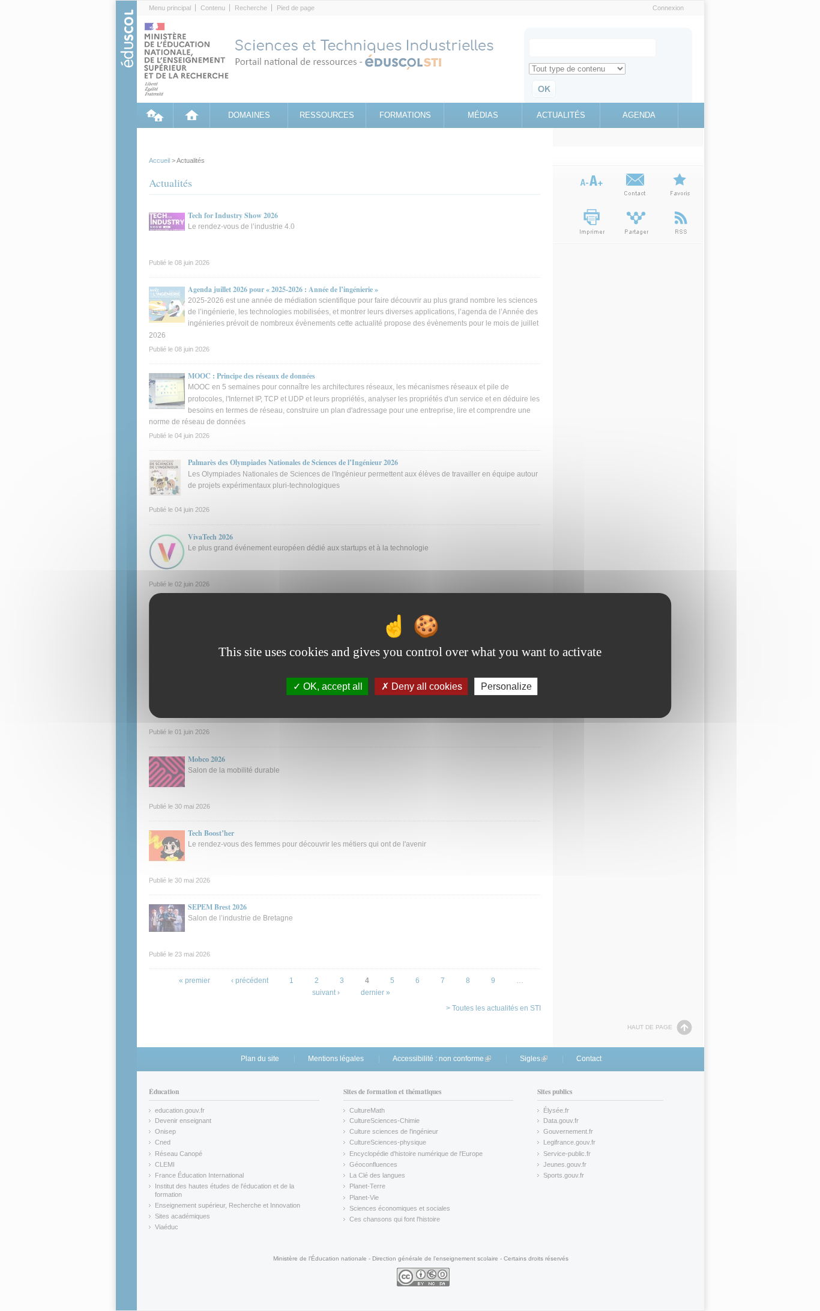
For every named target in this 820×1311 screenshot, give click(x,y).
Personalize (506, 686)
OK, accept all (332, 686)
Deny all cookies (425, 686)
